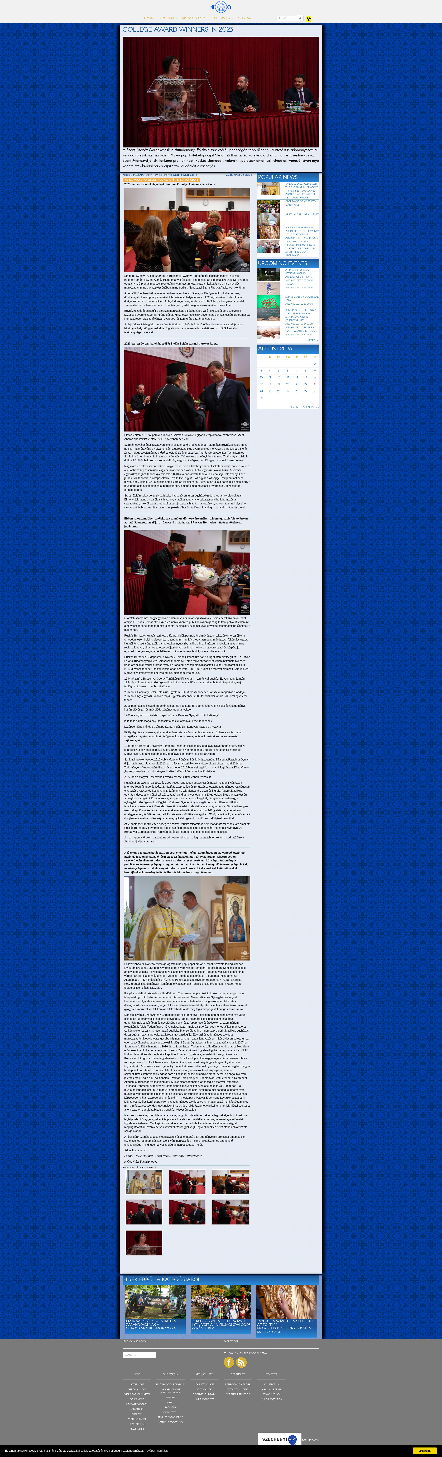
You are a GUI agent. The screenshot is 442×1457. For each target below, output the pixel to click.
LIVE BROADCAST (204, 1399)
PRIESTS (171, 1402)
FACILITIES (170, 1407)
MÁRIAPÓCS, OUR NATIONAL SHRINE (170, 1391)
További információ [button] (157, 1450)
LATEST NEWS (137, 1384)
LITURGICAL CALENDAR (238, 1384)
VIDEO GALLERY (204, 1389)
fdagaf (290, 284)
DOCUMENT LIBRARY (204, 1394)
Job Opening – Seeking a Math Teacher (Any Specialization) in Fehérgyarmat (300, 315)
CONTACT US (271, 1384)
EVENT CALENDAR (137, 1419)
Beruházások (310, 1440)
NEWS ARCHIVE (137, 1424)
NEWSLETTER (137, 1429)
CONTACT (271, 1374)
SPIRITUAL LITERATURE (238, 1394)
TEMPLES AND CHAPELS (170, 1417)
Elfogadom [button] (425, 1450)
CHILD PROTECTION (271, 1399)
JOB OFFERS (137, 1409)
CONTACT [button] (246, 18)
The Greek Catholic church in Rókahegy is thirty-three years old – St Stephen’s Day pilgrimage (301, 248)
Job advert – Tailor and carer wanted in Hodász (301, 329)
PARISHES (170, 1397)
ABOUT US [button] (167, 18)
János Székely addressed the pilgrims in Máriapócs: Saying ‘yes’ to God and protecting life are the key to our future (302, 190)
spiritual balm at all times (302, 214)
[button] (318, 18)
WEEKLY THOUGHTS (237, 1389)
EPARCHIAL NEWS (136, 1389)
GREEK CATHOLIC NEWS (137, 1394)
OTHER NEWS (137, 1399)
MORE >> (313, 341)
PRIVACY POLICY (271, 1394)
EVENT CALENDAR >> (305, 407)
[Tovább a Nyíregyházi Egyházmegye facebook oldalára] (229, 1362)
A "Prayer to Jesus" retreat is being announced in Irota (298, 273)
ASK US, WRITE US (271, 1389)
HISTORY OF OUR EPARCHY (170, 1384)
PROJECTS (137, 1414)
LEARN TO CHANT (204, 1384)
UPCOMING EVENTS (136, 1404)
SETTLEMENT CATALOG (170, 1422)
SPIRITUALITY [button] (222, 18)
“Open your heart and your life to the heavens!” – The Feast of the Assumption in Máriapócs (302, 233)
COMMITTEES (170, 1412)
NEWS (142, 1341)
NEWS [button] (148, 18)
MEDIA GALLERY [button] (194, 18)
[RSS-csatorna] (241, 1362)
